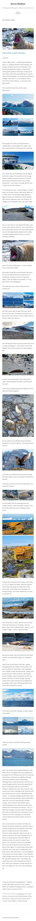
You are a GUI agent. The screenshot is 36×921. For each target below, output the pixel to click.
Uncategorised (20, 894)
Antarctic (4, 896)
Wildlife (14, 901)
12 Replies (5, 58)
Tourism (4, 901)
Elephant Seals (23, 896)
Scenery (7, 898)
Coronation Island (13, 896)
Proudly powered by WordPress (10, 917)
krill (3, 898)
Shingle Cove (13, 898)
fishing (29, 896)
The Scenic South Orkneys (13, 53)
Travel (9, 901)
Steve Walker (18, 3)
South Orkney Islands (24, 898)
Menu (18, 12)
